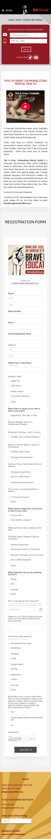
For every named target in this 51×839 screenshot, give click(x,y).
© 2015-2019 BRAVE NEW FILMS (17, 799)
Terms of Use (7, 815)
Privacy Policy (21, 815)
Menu (9, 10)
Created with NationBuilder (13, 834)
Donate (25, 779)
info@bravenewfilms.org (12, 791)
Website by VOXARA (11, 831)
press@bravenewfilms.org (13, 807)
